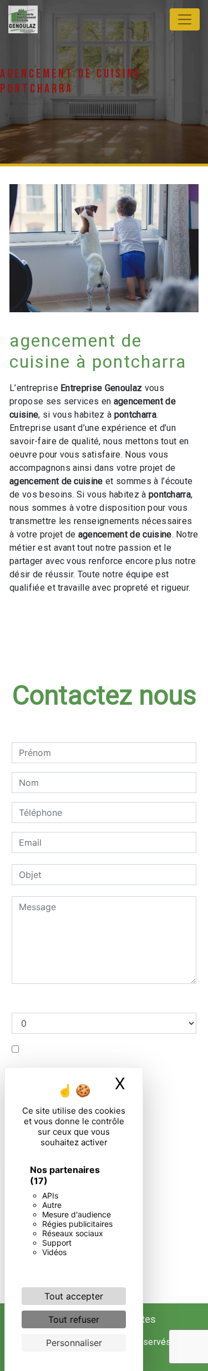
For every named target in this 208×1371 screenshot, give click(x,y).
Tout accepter (73, 1296)
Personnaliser (74, 1342)
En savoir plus (142, 617)
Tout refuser (73, 1319)
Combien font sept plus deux (73, 1001)
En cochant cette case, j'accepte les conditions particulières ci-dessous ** (102, 1056)
